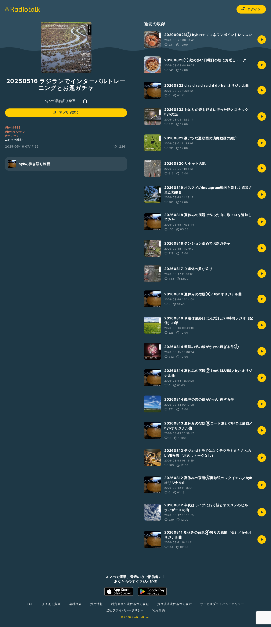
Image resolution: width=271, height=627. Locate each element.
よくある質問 (51, 604)
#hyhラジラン (15, 131)
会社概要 (75, 604)
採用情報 (96, 604)
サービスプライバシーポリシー (222, 604)
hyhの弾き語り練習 (60, 101)
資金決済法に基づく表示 (174, 604)
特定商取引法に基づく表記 (130, 604)
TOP (30, 604)
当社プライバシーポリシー (125, 610)
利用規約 (158, 610)
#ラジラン (12, 136)
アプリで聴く (69, 113)
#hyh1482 (12, 127)
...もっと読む (13, 139)
